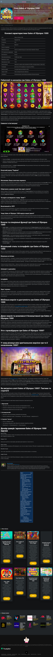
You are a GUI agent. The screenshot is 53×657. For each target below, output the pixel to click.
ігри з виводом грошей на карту (21, 306)
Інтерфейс (23, 498)
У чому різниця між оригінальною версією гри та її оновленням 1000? (26, 511)
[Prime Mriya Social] (26, 1)
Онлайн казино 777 (9, 616)
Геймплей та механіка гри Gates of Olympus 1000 (26, 478)
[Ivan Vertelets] (3, 466)
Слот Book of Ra (20, 578)
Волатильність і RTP (25, 488)
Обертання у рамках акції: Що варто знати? (26, 484)
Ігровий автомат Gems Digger (33, 542)
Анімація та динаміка (25, 497)
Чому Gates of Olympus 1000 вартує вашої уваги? (26, 490)
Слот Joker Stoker (6, 582)
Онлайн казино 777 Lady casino (48, 616)
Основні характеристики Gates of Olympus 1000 (26, 475)
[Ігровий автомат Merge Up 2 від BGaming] (6, 539)
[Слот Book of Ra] (20, 575)
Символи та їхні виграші (25, 479)
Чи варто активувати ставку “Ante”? (26, 487)
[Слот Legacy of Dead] (20, 539)
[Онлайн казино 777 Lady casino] (43, 617)
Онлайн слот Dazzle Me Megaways (46, 579)
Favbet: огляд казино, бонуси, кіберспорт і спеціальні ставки (22, 625)
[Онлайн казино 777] (3, 620)
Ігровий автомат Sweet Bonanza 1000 (33, 579)
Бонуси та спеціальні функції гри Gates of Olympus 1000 (26, 492)
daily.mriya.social (16, 464)
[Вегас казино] (16, 620)
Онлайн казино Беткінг (34, 616)
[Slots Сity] (3, 627)
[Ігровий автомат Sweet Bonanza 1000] (33, 575)
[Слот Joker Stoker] (6, 579)
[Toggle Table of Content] (31, 473)
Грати (19, 18)
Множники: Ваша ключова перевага (26, 482)
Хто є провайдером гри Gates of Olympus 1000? (26, 508)
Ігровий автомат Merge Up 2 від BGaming (6, 543)
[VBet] (29, 627)
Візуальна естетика (25, 496)
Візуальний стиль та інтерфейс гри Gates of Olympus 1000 (26, 495)
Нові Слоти (39, 654)
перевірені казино (35, 394)
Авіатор (29, 654)
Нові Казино (9, 654)
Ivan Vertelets (10, 463)
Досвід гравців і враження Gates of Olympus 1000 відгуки (26, 521)
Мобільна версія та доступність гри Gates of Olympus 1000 (26, 502)
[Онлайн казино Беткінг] (29, 620)
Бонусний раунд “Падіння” (26, 480)
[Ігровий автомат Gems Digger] (33, 539)
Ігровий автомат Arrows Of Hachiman (46, 544)
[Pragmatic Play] (50, 19)
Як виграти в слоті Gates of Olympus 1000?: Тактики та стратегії (25, 514)
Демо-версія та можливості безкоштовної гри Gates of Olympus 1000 (25, 505)
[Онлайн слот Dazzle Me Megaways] (46, 575)
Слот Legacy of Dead (20, 542)
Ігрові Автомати (3, 654)
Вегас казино (22, 615)
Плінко (19, 654)
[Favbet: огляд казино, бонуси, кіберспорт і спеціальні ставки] (16, 627)
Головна (2, 25)
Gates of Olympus (14, 378)
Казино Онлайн (14, 654)
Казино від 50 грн (33, 654)
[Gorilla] (43, 627)
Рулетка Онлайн (23, 654)
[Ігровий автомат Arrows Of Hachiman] (46, 540)
